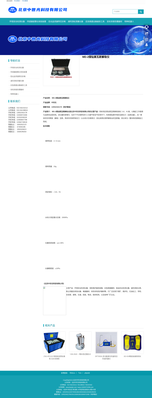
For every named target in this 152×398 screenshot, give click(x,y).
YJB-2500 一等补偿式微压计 (80, 354)
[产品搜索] (141, 11)
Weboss (72, 373)
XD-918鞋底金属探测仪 (132, 356)
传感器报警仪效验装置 (36, 21)
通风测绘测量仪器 (75, 21)
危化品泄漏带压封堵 (57, 21)
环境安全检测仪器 (17, 21)
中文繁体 (25, 1)
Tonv (80, 373)
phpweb (87, 373)
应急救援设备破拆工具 (95, 21)
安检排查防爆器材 (114, 21)
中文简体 (17, 1)
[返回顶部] (147, 46)
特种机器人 (129, 21)
